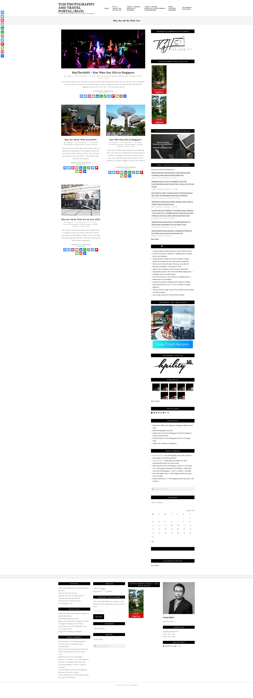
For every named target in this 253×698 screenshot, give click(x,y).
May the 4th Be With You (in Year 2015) (80, 219)
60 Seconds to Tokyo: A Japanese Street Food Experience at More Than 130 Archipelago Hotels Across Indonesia (172, 194)
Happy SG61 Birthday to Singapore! (164, 443)
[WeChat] (2, 48)
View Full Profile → (169, 621)
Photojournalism (123, 76)
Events (98, 76)
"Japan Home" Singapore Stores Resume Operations (170, 269)
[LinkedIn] (2, 28)
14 (178, 525)
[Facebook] (2, 12)
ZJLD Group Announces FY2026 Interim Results (168, 295)
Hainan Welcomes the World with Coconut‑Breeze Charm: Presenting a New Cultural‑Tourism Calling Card (171, 174)
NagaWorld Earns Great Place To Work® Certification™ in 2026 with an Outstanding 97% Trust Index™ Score (171, 223)
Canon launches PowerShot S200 (69, 601)
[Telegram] (2, 40)
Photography (112, 76)
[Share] (2, 56)
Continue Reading (103, 91)
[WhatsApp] (2, 32)
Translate (109, 591)
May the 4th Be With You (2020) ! (81, 139)
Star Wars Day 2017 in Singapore (126, 139)
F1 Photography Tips (65, 603)
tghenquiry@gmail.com (170, 631)
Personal (104, 76)
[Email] (2, 24)
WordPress (134, 685)
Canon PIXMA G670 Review (67, 593)
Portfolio (132, 76)
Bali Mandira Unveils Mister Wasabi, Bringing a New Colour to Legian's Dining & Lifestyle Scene (172, 203)
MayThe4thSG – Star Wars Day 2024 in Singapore (103, 72)
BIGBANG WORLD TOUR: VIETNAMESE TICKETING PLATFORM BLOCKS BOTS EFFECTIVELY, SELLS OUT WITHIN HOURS (173, 184)
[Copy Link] (2, 36)
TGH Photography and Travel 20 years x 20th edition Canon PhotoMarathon (71, 643)
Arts (93, 76)
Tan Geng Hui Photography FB (172, 549)
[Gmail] (2, 52)
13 (172, 525)
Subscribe (98, 617)
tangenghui (168, 617)
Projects (139, 76)
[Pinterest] (2, 20)
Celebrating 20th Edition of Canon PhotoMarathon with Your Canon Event (73, 651)
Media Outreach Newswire (173, 246)
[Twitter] (2, 16)
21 (178, 529)
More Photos (155, 401)
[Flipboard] (2, 44)
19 (165, 529)
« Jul (152, 541)
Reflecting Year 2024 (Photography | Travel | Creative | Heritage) (72, 664)
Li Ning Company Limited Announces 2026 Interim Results (172, 251)
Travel (106, 78)
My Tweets (155, 565)
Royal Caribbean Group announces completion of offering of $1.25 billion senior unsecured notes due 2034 (172, 232)
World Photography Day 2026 (162, 430)
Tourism (100, 78)
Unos (124, 685)
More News (155, 239)
